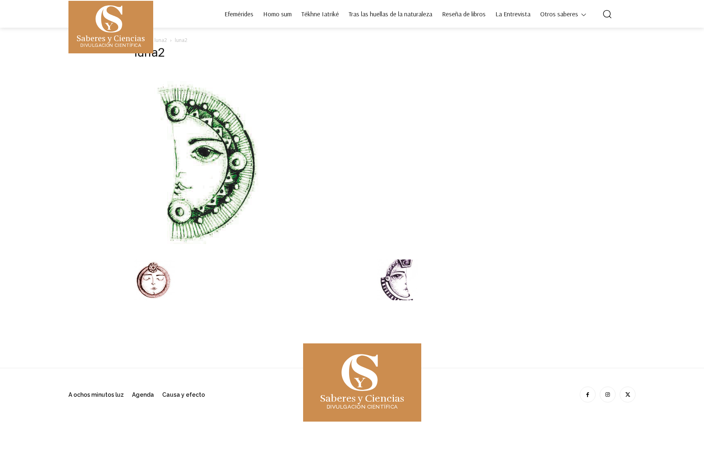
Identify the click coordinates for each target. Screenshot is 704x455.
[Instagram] (608, 394)
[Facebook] (588, 394)
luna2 (160, 40)
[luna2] (201, 251)
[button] (607, 14)
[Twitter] (628, 394)
